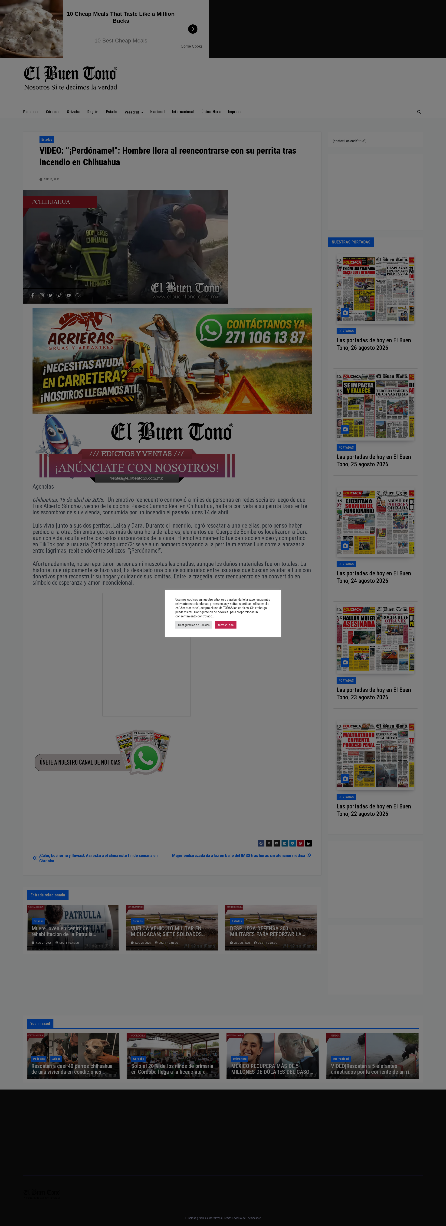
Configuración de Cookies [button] (194, 625)
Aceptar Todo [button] (225, 625)
